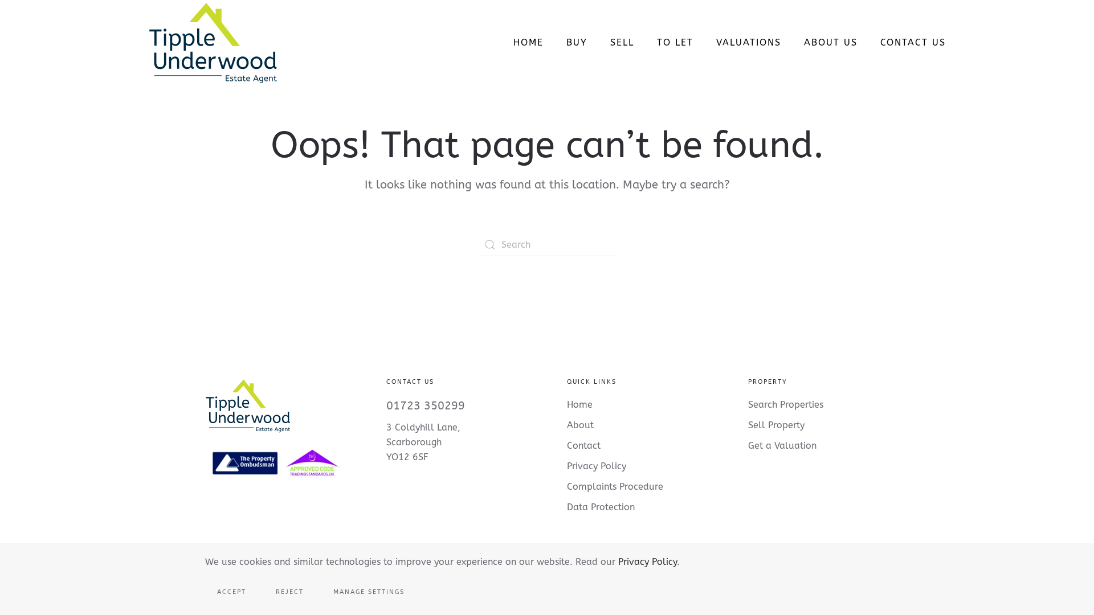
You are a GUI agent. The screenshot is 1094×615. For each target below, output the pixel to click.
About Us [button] (831, 42)
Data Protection (601, 507)
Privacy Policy (647, 561)
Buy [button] (576, 42)
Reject (290, 592)
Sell (622, 42)
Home (528, 42)
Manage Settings (369, 592)
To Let (675, 42)
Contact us (913, 42)
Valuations (748, 42)
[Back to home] (212, 42)
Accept (231, 592)
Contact (584, 445)
